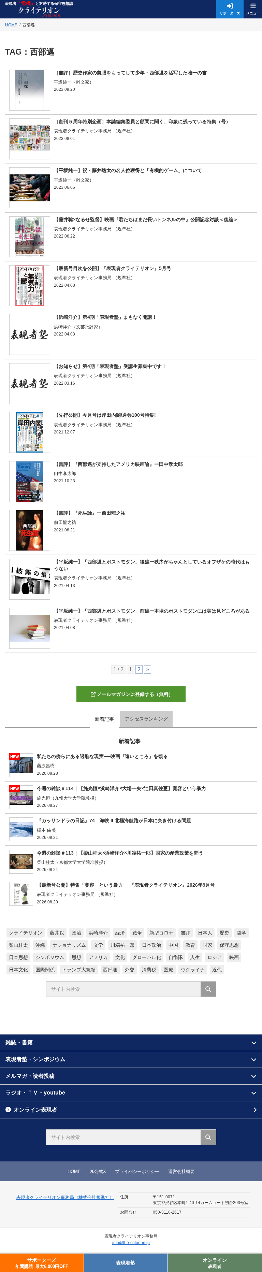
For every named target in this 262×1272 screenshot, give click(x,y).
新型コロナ (161, 932)
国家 (207, 945)
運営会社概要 (181, 1171)
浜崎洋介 (98, 932)
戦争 (137, 932)
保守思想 (229, 945)
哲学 (241, 932)
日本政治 (151, 945)
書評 (185, 932)
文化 (120, 957)
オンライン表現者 (35, 1110)
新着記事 (104, 719)
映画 (234, 957)
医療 (168, 969)
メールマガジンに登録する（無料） (135, 694)
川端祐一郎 (122, 945)
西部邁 (110, 969)
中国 (173, 945)
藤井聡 (57, 932)
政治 (76, 932)
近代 (217, 969)
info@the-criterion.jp (131, 1242)
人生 (195, 957)
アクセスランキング (146, 718)
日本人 (205, 932)
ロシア (214, 957)
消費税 (149, 969)
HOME (74, 1171)
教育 (190, 945)
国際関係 (45, 969)
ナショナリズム (69, 945)
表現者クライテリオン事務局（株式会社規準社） (65, 1197)
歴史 (224, 932)
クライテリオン (25, 932)
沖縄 (40, 945)
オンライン (215, 1263)
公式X (100, 1171)
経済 (120, 932)
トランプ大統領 (79, 969)
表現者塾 (125, 1263)
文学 (98, 945)
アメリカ (98, 957)
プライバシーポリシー (137, 1171)
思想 (76, 957)
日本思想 (18, 957)
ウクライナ (193, 969)
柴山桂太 (18, 945)
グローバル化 (146, 957)
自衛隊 (176, 957)
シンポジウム (49, 957)
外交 (129, 969)
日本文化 (18, 969)
